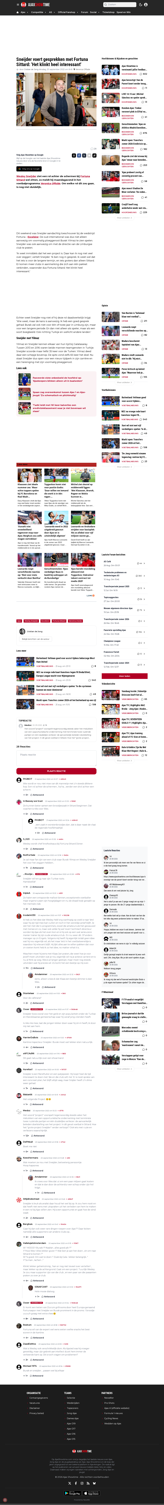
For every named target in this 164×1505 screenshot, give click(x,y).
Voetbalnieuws (44, 666)
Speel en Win (124, 12)
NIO (110, 937)
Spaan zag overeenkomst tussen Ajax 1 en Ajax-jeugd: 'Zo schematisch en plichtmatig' (59, 394)
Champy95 (113, 895)
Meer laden (124, 676)
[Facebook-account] (75, 1483)
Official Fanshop (66, 12)
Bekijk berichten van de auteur (35, 639)
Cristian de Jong (31, 69)
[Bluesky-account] (94, 1483)
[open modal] (146, 4)
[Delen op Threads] (74, 155)
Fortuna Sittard (59, 621)
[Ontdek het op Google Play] (72, 1493)
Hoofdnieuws (129, 74)
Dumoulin (113, 909)
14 (110, 856)
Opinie (125, 321)
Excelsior (33, 237)
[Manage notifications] (5, 1500)
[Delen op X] (84, 155)
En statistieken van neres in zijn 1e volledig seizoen (124, 943)
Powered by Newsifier (82, 1500)
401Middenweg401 (117, 884)
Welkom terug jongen (112, 968)
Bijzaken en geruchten (128, 117)
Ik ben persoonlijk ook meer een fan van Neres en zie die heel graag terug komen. (124, 864)
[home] (17, 12)
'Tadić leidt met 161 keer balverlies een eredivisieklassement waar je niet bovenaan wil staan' (59, 408)
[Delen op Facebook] (79, 155)
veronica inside (75, 621)
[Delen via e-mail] (89, 155)
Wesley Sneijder (26, 176)
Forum (84, 12)
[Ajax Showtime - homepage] (35, 4)
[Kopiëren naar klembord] (94, 155)
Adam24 (112, 948)
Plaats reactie (56, 771)
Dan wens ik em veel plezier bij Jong (118, 890)
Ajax (19, 621)
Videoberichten (130, 699)
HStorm (112, 973)
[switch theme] (140, 4)
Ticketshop (108, 12)
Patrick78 (113, 870)
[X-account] (69, 1483)
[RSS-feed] (88, 1483)
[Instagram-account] (82, 1483)
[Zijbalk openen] (17, 4)
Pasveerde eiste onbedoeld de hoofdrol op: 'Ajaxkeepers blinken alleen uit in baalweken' (58, 379)
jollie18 (112, 962)
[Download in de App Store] (91, 1493)
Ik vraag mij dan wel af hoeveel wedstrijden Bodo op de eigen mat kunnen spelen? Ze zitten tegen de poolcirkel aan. (125, 981)
